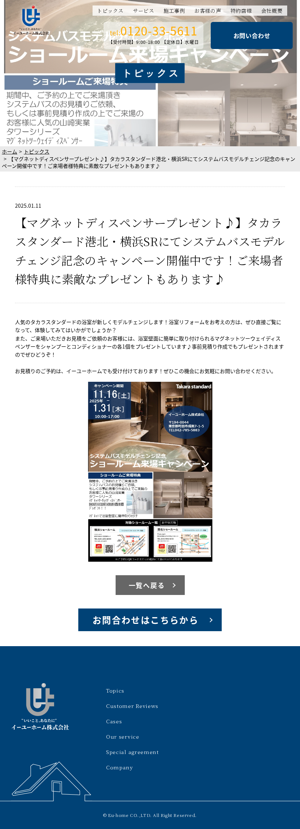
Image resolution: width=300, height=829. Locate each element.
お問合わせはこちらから (146, 619)
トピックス (110, 10)
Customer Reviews (132, 705)
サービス (143, 10)
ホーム (9, 151)
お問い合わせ (251, 35)
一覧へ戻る (147, 585)
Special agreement (132, 751)
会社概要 (272, 10)
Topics (115, 690)
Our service (122, 736)
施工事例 (174, 10)
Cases (114, 721)
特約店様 (241, 10)
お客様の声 (207, 10)
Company (119, 767)
